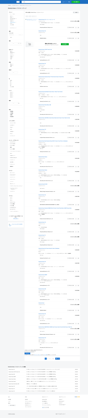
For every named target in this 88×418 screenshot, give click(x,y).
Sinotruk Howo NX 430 (43, 184)
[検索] (22, 2)
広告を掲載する (64, 44)
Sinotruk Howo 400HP (43, 274)
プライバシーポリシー (37, 354)
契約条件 (26, 399)
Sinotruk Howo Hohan (43, 156)
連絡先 (9, 403)
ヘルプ (9, 401)
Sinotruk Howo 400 (42, 288)
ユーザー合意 (45, 354)
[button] (76, 27)
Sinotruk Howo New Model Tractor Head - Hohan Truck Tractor (51, 91)
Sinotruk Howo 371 (42, 63)
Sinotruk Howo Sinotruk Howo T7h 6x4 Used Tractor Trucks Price (51, 76)
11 (53, 358)
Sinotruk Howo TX (42, 235)
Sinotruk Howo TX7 (42, 129)
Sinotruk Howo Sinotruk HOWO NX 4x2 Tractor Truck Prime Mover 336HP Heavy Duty (55, 208)
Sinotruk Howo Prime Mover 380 (45, 104)
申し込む (27, 353)
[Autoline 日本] (11, 2)
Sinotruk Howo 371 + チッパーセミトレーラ (47, 19)
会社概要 (9, 399)
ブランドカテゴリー (28, 406)
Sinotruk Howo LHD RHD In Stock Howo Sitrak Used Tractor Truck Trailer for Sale (54, 117)
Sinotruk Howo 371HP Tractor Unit (45, 49)
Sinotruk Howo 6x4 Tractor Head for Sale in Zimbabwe (49, 248)
